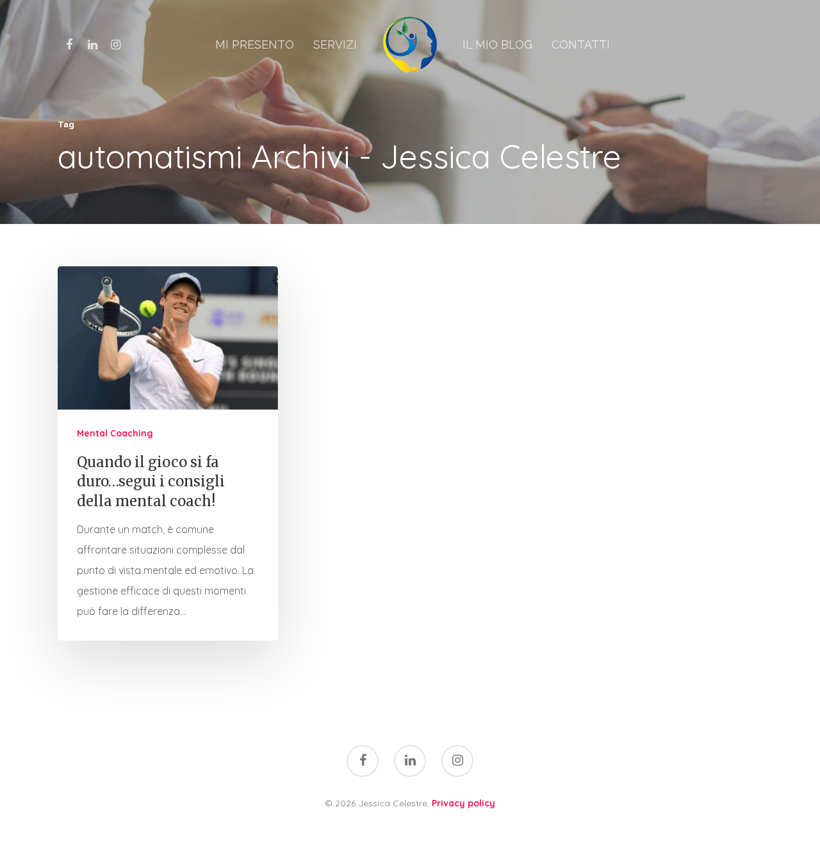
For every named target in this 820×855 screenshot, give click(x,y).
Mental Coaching (115, 433)
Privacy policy (463, 803)
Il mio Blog (497, 44)
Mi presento (254, 44)
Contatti (581, 44)
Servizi (335, 44)
